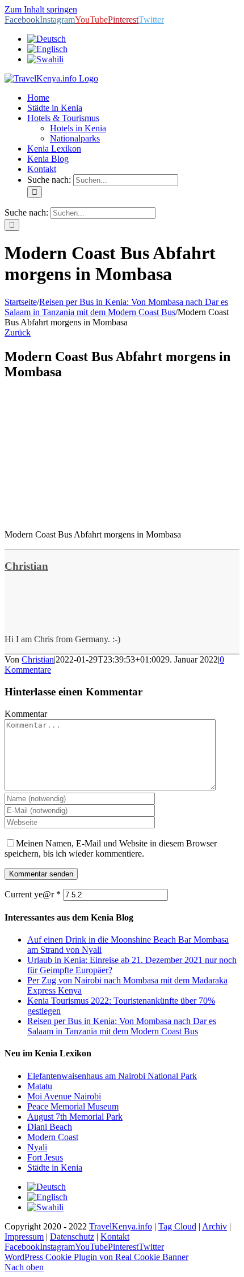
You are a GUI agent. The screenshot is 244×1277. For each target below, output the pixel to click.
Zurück (18, 332)
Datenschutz (72, 1236)
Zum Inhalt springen (41, 9)
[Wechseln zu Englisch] (47, 49)
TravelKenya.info (120, 1226)
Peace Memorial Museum (73, 1106)
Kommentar (26, 714)
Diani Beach (49, 1127)
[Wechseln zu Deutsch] (46, 1187)
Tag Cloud (177, 1226)
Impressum (24, 1236)
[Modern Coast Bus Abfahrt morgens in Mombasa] (90, 515)
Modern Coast (52, 1137)
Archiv (214, 1226)
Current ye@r (33, 894)
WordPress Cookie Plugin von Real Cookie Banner (96, 1257)
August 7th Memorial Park (75, 1116)
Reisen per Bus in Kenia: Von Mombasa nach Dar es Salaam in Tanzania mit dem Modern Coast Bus (121, 1026)
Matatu (39, 1086)
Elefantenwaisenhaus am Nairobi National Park (112, 1076)
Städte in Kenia (54, 1167)
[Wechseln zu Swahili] (45, 59)
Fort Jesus (45, 1157)
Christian (26, 566)
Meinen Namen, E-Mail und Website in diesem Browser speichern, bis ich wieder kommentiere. (111, 848)
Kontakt (114, 1236)
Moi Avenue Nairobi (64, 1096)
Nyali (37, 1147)
